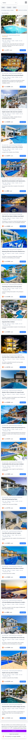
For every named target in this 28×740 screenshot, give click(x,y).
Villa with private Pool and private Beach (12, 75)
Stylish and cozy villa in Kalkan (10, 672)
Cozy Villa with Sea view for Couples (11, 533)
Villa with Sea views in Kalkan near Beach (13, 216)
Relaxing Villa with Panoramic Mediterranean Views (14, 251)
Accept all (14, 731)
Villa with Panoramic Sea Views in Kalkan (13, 568)
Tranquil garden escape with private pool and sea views (14, 427)
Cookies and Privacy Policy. (19, 728)
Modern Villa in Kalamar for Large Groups (13, 392)
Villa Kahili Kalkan (7, 38)
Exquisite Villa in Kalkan (8, 322)
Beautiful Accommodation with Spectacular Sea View (13, 181)
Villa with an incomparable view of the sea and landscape (13, 637)
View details (22, 50)
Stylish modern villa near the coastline (12, 112)
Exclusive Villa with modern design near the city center (13, 706)
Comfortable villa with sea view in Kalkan (13, 464)
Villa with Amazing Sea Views (9, 499)
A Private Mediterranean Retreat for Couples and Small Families (13, 602)
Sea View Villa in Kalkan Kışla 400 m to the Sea (13, 357)
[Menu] (26, 3)
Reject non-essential (14, 734)
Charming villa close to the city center (12, 286)
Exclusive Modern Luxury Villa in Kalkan (12, 147)
